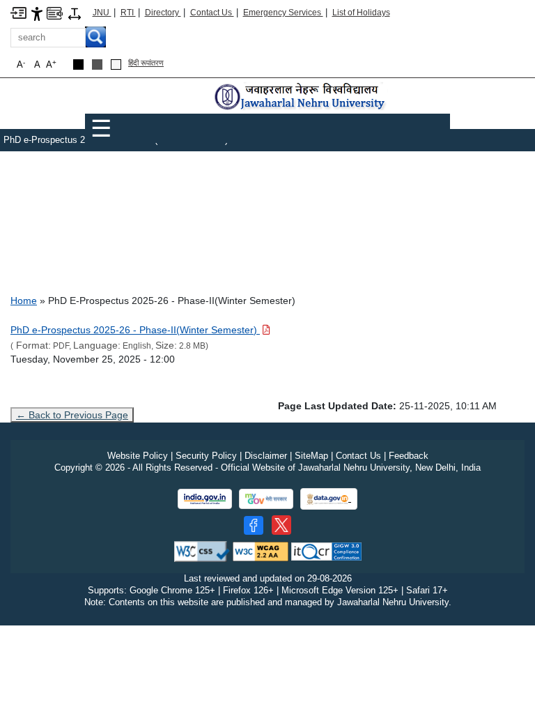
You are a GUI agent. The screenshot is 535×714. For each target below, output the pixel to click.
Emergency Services (283, 12)
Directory (163, 12)
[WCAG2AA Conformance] (260, 550)
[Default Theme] (116, 64)
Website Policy (137, 455)
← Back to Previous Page (72, 414)
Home (23, 300)
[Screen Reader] (55, 12)
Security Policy (206, 455)
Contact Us (212, 12)
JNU (102, 12)
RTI (128, 12)
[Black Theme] (78, 64)
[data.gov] (328, 499)
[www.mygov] (266, 499)
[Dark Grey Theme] (97, 64)
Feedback (408, 455)
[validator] (202, 550)
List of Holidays (361, 12)
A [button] (51, 64)
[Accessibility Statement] (36, 13)
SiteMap (311, 455)
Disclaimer (266, 455)
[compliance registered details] (326, 550)
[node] (301, 97)
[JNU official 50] (281, 525)
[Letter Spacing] (75, 13)
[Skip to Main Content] (18, 12)
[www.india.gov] (205, 499)
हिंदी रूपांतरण (146, 63)
